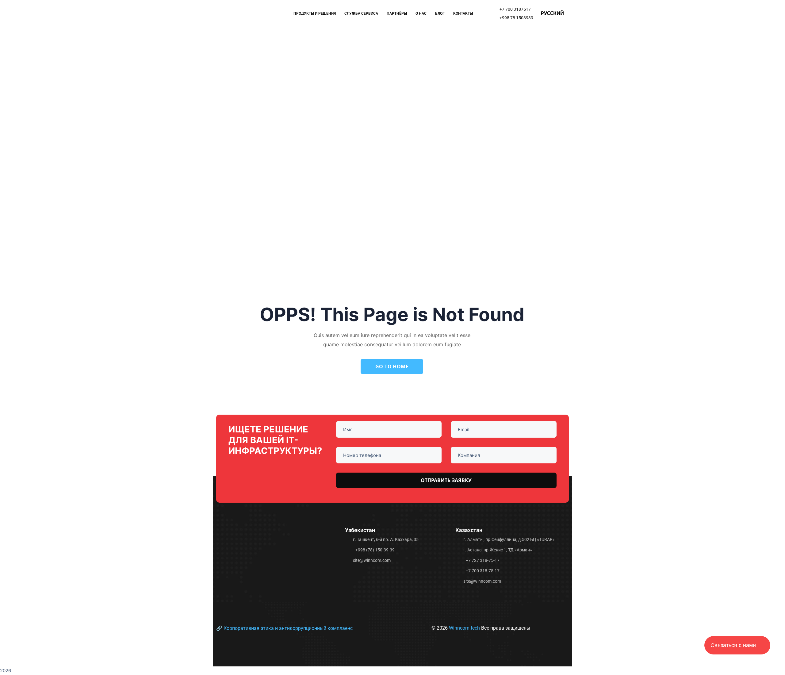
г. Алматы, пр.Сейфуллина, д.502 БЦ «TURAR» (509, 539)
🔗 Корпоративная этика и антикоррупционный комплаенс (284, 628)
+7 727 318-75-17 (483, 560)
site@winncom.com (372, 560)
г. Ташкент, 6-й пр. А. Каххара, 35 (386, 539)
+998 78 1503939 (516, 17)
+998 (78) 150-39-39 (375, 549)
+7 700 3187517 (515, 9)
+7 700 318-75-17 (483, 570)
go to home (392, 366)
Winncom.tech (465, 628)
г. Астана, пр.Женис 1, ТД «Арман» (497, 549)
